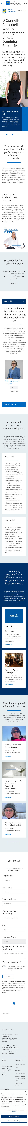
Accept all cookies (14, 1116)
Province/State (9, 937)
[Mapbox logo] (6, 1013)
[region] (14, 1005)
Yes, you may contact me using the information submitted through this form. (16, 968)
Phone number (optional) (9, 912)
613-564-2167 (10, 1040)
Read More (8, 756)
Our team (8, 301)
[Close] (25, 1091)
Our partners (10, 404)
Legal (16, 1067)
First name (7, 876)
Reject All (14, 1111)
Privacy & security (20, 1064)
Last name (7, 888)
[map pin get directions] (14, 1003)
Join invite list (8, 644)
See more (14, 843)
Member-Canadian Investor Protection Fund (20, 1078)
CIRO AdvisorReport (20, 1073)
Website (4, 1075)
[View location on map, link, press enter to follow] (14, 1005)
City (4, 926)
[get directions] (14, 1003)
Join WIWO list (9, 684)
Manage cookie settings (14, 1121)
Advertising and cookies (19, 1084)
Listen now (14, 283)
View (25, 3)
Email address (9, 899)
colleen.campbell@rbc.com (9, 1038)
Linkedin (4, 1041)
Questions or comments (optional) (13, 948)
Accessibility (18, 1070)
